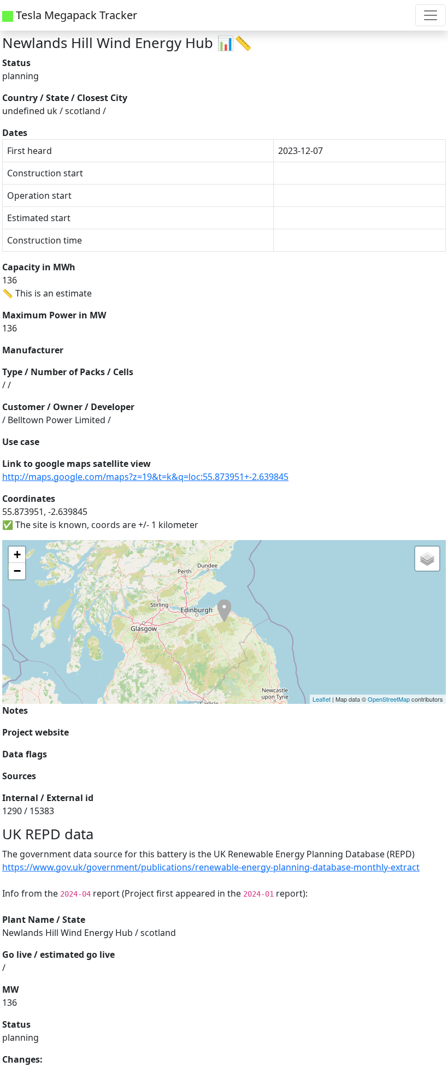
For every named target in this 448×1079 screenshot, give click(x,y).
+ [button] (17, 554)
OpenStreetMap (389, 699)
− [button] (17, 571)
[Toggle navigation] (430, 15)
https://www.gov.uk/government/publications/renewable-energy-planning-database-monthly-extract (211, 867)
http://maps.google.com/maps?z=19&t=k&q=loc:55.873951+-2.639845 (145, 477)
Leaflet (322, 699)
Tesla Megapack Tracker (75, 15)
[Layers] (427, 559)
